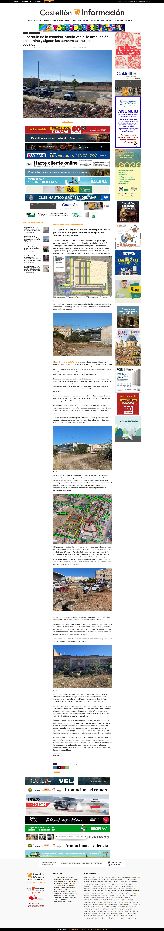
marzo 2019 (130, 899)
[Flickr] (41, 882)
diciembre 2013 (123, 915)
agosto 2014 (123, 913)
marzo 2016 (87, 909)
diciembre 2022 (103, 888)
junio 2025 (136, 879)
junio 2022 (100, 890)
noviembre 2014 (97, 913)
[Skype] (44, 882)
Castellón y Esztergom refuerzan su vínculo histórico (31, 248)
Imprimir (57, 772)
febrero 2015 (128, 911)
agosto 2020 (105, 895)
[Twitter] (33, 1)
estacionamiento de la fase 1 (66, 362)
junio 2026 (100, 877)
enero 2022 (136, 890)
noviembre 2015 (119, 909)
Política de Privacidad (80, 929)
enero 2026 (136, 877)
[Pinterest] (63, 767)
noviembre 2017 (97, 904)
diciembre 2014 (87, 913)
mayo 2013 (125, 917)
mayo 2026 (107, 877)
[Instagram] (35, 1)
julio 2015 (94, 911)
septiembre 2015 (136, 909)
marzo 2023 (131, 886)
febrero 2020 (94, 897)
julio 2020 (112, 895)
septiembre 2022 (130, 888)
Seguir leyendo (67, 121)
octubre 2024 (87, 883)
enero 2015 (135, 911)
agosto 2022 (87, 890)
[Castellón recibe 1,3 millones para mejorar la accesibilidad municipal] (46, 230)
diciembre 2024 (123, 881)
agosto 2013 (105, 917)
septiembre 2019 (88, 899)
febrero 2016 (94, 909)
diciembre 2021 (87, 891)
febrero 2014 (108, 915)
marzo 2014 (100, 915)
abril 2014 (93, 915)
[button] (134, 21)
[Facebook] (30, 1)
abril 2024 (132, 883)
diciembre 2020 (123, 893)
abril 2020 (132, 895)
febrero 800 (134, 918)
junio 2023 (110, 886)
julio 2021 (129, 891)
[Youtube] (38, 1)
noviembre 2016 (132, 906)
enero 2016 (101, 909)
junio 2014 (136, 913)
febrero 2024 (94, 884)
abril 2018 (113, 902)
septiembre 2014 (115, 913)
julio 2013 (111, 917)
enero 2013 (102, 918)
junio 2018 (100, 902)
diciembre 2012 (110, 918)
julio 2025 (130, 879)
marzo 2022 (121, 890)
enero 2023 (94, 888)
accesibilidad (61, 764)
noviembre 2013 (132, 915)
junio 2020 (118, 895)
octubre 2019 (128, 897)
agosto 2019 (97, 899)
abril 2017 (93, 906)
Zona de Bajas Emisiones (77, 764)
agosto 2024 (105, 883)
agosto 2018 (87, 902)
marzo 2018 (120, 902)
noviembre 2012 (119, 918)
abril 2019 (123, 899)
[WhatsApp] (67, 767)
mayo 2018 (107, 902)
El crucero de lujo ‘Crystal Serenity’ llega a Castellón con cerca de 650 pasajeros (32, 239)
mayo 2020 (125, 895)
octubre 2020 (87, 895)
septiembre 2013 (96, 917)
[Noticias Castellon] (82, 12)
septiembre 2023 (88, 886)
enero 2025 (115, 881)
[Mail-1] (40, 1)
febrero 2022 (128, 890)
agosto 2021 (123, 891)
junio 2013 (118, 917)
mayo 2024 (125, 883)
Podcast (49, 1)
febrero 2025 (108, 881)
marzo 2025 (100, 881)
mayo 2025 (86, 881)
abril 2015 (113, 911)
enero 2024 (102, 884)
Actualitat (25, 33)
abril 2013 (131, 917)
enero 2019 (94, 900)
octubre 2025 (105, 879)
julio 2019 (103, 899)
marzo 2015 (120, 911)
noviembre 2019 (119, 897)
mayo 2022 (107, 890)
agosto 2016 (104, 908)
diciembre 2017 (87, 904)
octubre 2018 (120, 900)
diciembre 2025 (87, 879)
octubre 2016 (87, 908)
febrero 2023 (87, 888)
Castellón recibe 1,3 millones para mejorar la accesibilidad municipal (32, 229)
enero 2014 (115, 915)
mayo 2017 (86, 906)
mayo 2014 (86, 915)
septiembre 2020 (96, 895)
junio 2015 (100, 911)
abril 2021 (93, 893)
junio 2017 (136, 904)
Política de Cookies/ (91, 929)
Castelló (31, 33)
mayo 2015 (107, 911)
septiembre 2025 (115, 879)
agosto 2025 (123, 879)
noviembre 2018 (111, 900)
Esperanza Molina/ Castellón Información (68, 224)
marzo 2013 (87, 918)
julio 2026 (94, 877)
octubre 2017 (105, 904)
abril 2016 (131, 908)
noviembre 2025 (97, 879)
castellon (68, 764)
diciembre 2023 (110, 884)
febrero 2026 (128, 877)
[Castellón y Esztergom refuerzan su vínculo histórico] (46, 249)
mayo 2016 (124, 908)
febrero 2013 (94, 918)
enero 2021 (115, 893)
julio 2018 (94, 902)
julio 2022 (94, 890)
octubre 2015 (127, 909)
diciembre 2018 (102, 900)
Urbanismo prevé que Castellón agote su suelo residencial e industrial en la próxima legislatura (32, 268)
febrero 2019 (87, 900)
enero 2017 (115, 906)
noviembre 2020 (132, 893)
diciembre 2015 (109, 909)
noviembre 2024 (133, 881)
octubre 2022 (121, 888)
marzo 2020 (87, 897)
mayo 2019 (116, 899)
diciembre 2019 (110, 897)
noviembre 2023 (120, 884)
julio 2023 (103, 886)
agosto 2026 (87, 877)
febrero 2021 (108, 893)
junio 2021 (136, 891)
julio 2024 (112, 883)
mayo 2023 (117, 886)
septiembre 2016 (96, 908)
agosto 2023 (97, 886)
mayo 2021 (86, 893)
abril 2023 (124, 886)
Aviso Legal (72, 929)
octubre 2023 (128, 884)
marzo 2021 (100, 893)
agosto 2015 (87, 911)
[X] (59, 767)
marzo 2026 (121, 877)
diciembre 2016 (123, 906)
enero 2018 (135, 902)
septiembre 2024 (96, 883)
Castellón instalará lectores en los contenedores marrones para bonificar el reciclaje (33, 258)
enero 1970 (127, 918)
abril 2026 (114, 877)
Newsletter (37, 33)
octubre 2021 (105, 891)
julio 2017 (129, 904)
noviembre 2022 (112, 888)
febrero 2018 (128, 902)
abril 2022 (114, 890)
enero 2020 (102, 897)
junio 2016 (117, 908)
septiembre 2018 (129, 900)
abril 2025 (93, 881)
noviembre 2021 (97, 891)
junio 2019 (109, 899)
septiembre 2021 (114, 891)
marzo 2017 (100, 906)
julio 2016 (111, 908)
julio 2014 (130, 913)
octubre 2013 (87, 917)
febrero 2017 (108, 906)
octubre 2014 (105, 913)
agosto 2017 (123, 904)
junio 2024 (118, 883)
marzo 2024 (87, 884)
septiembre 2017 (114, 904)
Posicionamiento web (102, 929)
